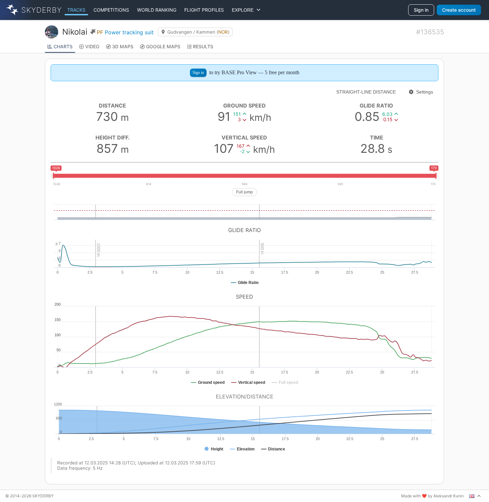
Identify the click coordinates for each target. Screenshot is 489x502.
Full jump (244, 192)
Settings (424, 92)
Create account (459, 10)
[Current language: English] (475, 496)
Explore (244, 10)
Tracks (76, 10)
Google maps (163, 46)
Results (203, 46)
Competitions (111, 10)
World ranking (156, 10)
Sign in (421, 10)
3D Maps (122, 46)
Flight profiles (204, 10)
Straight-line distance (366, 92)
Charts (63, 46)
